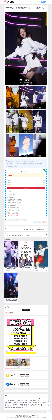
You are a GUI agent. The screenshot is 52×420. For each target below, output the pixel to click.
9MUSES (9, 398)
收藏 (40, 222)
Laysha (26, 400)
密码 (39, 402)
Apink (9, 219)
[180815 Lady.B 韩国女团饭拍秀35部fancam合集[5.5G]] (41, 254)
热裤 (10, 405)
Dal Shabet (24, 398)
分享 (36, 222)
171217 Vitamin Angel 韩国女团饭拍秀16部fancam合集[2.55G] (11, 300)
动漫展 (22, 402)
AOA (12, 398)
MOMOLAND (37, 400)
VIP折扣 (26, 178)
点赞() (44, 222)
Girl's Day (11, 400)
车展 (20, 405)
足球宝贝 (15, 405)
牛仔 (12, 405)
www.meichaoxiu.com (27, 415)
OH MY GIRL (42, 400)
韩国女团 (17, 219)
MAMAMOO (32, 400)
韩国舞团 (37, 405)
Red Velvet (14, 402)
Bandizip (12, 212)
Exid (32, 398)
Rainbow (10, 402)
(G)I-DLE (6, 398)
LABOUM (23, 400)
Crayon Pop (20, 398)
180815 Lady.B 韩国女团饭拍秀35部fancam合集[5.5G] (41, 268)
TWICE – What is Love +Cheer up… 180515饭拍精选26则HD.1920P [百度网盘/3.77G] (11, 268)
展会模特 (42, 402)
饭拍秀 (14, 10)
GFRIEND (7, 400)
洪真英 (8, 405)
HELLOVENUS (19, 400)
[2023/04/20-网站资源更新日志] (26, 254)
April (16, 398)
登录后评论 (26, 309)
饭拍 (21, 219)
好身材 (36, 402)
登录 (44, 1)
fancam (12, 219)
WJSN (20, 402)
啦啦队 (26, 402)
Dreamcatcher (28, 398)
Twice (18, 402)
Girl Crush (14, 400)
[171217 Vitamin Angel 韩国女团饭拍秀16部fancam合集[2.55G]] (11, 285)
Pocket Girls (7, 402)
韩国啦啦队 (24, 405)
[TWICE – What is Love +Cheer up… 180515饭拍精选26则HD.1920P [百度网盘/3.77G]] (11, 254)
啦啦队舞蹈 (32, 402)
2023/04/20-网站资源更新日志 (26, 267)
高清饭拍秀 (19, 408)
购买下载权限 (26, 188)
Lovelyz (29, 400)
